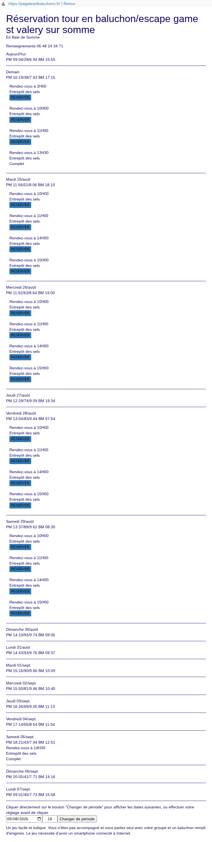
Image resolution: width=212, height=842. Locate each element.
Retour (69, 3)
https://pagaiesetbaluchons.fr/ (34, 3)
